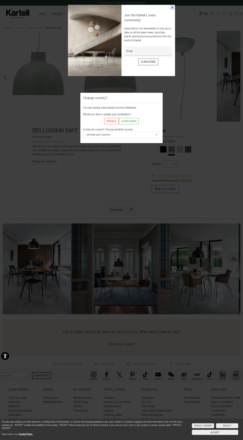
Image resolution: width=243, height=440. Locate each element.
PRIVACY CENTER (203, 425)
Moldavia (111, 121)
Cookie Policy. (26, 434)
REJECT (227, 425)
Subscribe (148, 61)
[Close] (172, 7)
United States (129, 121)
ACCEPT (215, 432)
